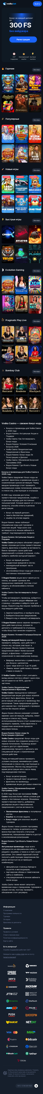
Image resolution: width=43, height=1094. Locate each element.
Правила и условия (10, 932)
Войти (37, 4)
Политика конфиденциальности (15, 938)
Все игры (37, 70)
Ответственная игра (11, 935)
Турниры (6, 916)
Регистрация (23, 39)
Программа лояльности (12, 913)
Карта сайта (8, 941)
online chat (20, 954)
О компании (7, 910)
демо (8, 92)
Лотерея (6, 919)
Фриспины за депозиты (12, 922)
